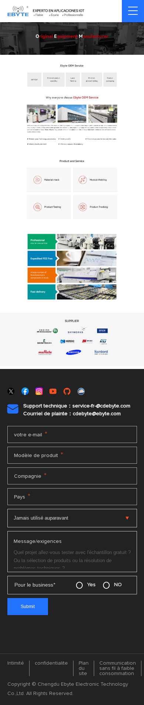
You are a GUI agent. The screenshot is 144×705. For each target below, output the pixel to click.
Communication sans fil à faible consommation (117, 668)
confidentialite (51, 663)
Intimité (15, 663)
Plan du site (84, 668)
